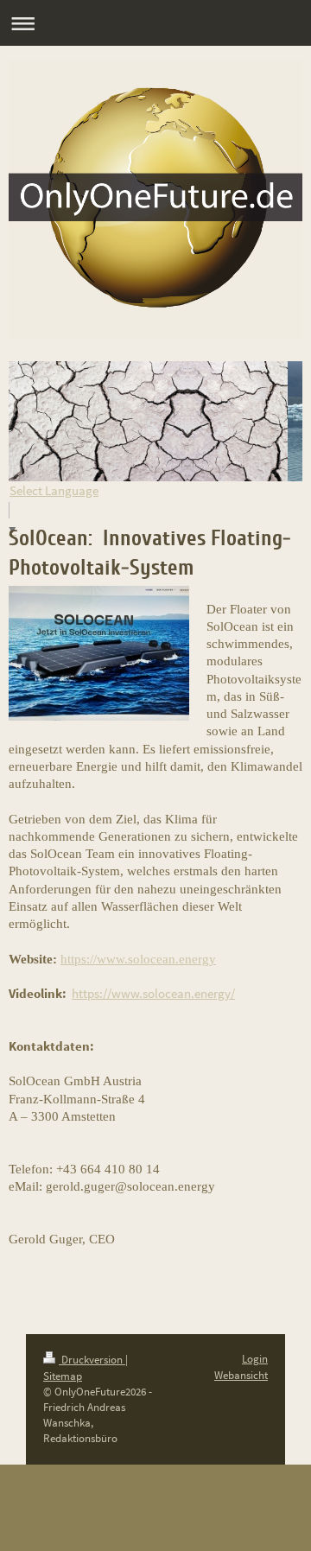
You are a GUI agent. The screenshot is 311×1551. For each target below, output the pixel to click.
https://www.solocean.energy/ (153, 993)
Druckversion (92, 1359)
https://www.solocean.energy (138, 959)
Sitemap (62, 1376)
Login (255, 1358)
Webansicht (241, 1375)
